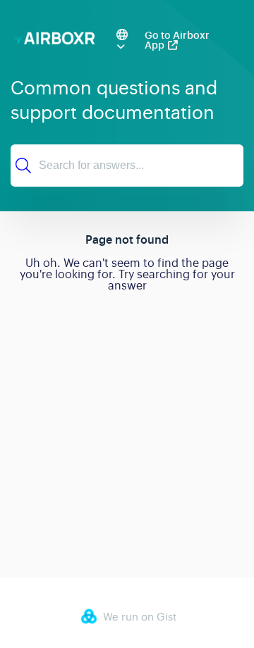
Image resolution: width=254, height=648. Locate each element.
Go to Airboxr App (177, 40)
